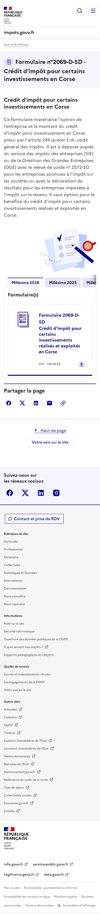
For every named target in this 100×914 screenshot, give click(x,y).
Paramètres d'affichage (79, 905)
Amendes (11, 709)
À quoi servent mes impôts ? (24, 647)
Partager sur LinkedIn (36, 403)
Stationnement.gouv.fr (20, 772)
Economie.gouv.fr (16, 803)
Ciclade (9, 811)
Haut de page (53, 430)
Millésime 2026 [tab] (25, 282)
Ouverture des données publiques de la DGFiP (36, 639)
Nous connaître (14, 596)
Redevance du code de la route (26, 780)
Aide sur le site (14, 623)
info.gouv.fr (13, 864)
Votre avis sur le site (50, 442)
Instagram (56, 493)
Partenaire (11, 557)
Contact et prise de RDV (37, 519)
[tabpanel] (50, 333)
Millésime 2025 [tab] (63, 282)
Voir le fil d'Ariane (16, 44)
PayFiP (9, 725)
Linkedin (41, 493)
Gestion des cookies (39, 905)
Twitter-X (25, 493)
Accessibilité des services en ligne (27, 896)
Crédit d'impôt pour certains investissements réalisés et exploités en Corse (60, 333)
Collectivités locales (18, 795)
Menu (93, 11)
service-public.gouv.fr (50, 864)
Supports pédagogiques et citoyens (29, 655)
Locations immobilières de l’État (26, 748)
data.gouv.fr (54, 874)
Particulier (11, 541)
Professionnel (13, 549)
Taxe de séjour (14, 787)
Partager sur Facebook (9, 403)
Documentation (15, 588)
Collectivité (12, 565)
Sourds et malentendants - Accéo (27, 674)
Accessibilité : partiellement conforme (50, 888)
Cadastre (10, 717)
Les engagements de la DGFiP (24, 682)
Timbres (10, 733)
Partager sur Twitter (22, 403)
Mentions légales (65, 896)
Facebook (10, 493)
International (13, 581)
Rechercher (79, 11)
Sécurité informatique (19, 631)
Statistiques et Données (20, 573)
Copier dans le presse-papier (63, 403)
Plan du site (12, 888)
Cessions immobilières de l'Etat (26, 741)
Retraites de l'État (17, 764)
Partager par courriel (49, 403)
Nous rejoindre (14, 604)
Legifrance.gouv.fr (19, 874)
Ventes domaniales (17, 756)
